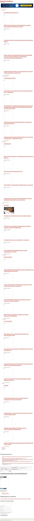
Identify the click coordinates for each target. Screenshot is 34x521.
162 (8, 43)
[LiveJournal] (5, 477)
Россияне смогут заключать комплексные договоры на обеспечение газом (18, 413)
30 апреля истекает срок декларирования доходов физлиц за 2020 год (17, 379)
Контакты (3, 447)
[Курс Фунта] (21, 468)
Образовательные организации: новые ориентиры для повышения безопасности (18, 270)
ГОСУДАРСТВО (8, 321)
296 (8, 446)
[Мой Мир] (3, 477)
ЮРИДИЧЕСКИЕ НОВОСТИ (11, 12)
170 (9, 303)
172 (9, 367)
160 (9, 229)
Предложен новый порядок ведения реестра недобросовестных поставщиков (16, 398)
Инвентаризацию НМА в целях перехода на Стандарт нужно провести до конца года (18, 72)
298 (8, 94)
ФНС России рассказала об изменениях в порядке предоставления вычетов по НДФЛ (17, 26)
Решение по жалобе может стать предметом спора (17, 215)
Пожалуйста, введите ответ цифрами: (5, 512)
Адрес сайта (2, 510)
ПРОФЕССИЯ (7, 143)
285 (9, 173)
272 (8, 110)
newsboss (5, 476)
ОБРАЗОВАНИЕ (8, 257)
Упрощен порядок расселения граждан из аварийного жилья (18, 40)
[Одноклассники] (2, 477)
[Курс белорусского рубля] (3, 469)
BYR (5, 469)
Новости (3, 10)
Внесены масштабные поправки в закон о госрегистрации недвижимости (15, 428)
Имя (1, 507)
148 (8, 337)
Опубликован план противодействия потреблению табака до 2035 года (18, 122)
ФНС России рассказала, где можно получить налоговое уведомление (16, 315)
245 (8, 125)
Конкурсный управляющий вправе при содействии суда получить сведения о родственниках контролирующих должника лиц (18, 56)
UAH (15, 469)
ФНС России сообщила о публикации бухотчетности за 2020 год (19, 157)
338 (9, 352)
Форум (3, 449)
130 (8, 28)
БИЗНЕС (6, 385)
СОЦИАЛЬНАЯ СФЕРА (9, 78)
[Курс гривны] (13, 469)
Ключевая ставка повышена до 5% (13, 171)
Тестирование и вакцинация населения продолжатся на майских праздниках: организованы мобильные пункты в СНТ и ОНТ (18, 107)
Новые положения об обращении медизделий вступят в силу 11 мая (18, 443)
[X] (4, 477)
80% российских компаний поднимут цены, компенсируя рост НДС (15, 251)
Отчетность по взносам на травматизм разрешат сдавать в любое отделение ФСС (17, 226)
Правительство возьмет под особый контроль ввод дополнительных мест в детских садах (18, 199)
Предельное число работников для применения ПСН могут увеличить (18, 91)
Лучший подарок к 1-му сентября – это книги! (16, 240)
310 (8, 140)
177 (8, 273)
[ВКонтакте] (0, 477)
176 (9, 242)
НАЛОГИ (6, 205)
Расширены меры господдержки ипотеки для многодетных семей (16, 334)
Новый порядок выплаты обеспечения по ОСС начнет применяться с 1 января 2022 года (18, 137)
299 (9, 318)
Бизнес (3, 383)
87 (9, 382)
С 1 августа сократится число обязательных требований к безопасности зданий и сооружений (15, 498)
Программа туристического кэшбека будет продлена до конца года (18, 349)
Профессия (3, 141)
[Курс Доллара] (2, 468)
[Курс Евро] (12, 468)
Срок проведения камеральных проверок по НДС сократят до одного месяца (17, 300)
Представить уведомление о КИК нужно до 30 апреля (18, 185)
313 (8, 401)
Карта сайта (4, 448)
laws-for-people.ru (6, 1)
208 (9, 288)
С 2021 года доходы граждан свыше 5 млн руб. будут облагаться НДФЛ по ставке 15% (18, 285)
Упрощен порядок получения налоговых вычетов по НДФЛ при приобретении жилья (18, 364)
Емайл (1, 509)
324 (8, 431)
